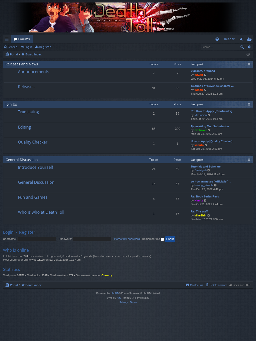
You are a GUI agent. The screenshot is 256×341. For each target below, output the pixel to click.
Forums (24, 39)
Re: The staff (199, 211)
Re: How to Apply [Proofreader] (211, 111)
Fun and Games (33, 197)
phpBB (115, 293)
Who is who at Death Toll (41, 212)
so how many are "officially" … (211, 181)
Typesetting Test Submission (210, 126)
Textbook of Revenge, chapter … (212, 85)
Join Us (11, 104)
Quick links (8, 40)
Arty (119, 297)
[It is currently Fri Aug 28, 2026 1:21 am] (248, 54)
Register (45, 47)
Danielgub (200, 170)
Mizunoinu (200, 115)
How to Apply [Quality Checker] (211, 141)
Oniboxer (200, 130)
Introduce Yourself (35, 167)
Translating (28, 112)
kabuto (199, 145)
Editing (24, 127)
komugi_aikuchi (203, 185)
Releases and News (22, 64)
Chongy (107, 275)
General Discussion (22, 159)
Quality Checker (33, 142)
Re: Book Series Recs (205, 196)
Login (28, 47)
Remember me (151, 238)
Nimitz (198, 200)
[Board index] (128, 17)
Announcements (33, 71)
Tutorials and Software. (206, 166)
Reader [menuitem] (229, 39)
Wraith (198, 74)
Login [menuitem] (242, 40)
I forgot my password (127, 238)
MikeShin (200, 215)
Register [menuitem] (250, 40)
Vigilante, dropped (203, 70)
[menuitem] (217, 39)
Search (12, 47)
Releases (26, 86)
